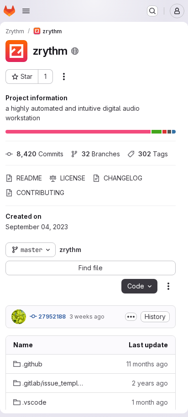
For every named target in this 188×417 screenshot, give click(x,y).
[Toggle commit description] (131, 317)
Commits (39, 154)
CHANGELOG (123, 178)
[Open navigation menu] (26, 11)
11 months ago (147, 364)
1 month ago (150, 402)
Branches (101, 154)
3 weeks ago (86, 316)
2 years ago (150, 383)
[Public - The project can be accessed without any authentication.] (74, 51)
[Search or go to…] (152, 10)
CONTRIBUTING (40, 192)
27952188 (51, 316)
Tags (153, 154)
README (29, 178)
